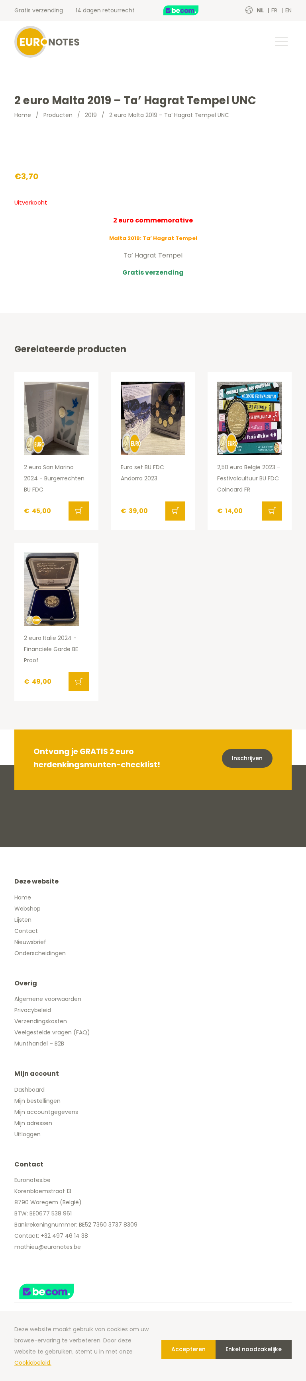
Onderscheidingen (40, 953)
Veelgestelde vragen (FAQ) (52, 1032)
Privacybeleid (32, 1010)
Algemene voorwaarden (47, 999)
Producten (58, 115)
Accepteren (188, 1349)
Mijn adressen (33, 1123)
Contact (26, 931)
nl (261, 10)
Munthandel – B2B (39, 1043)
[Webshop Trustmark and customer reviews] (189, 10)
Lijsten (22, 920)
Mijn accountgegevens (46, 1112)
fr (275, 10)
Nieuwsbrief (30, 942)
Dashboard (29, 1090)
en (288, 10)
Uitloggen (27, 1134)
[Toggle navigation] (281, 41)
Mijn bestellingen (37, 1101)
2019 (91, 115)
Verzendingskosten (40, 1021)
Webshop (27, 909)
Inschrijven (247, 758)
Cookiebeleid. (32, 1363)
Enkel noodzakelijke (254, 1349)
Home (22, 115)
